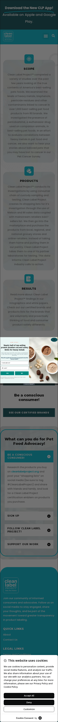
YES (7, 373)
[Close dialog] (54, 340)
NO (22, 373)
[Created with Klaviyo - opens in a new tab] (29, 384)
